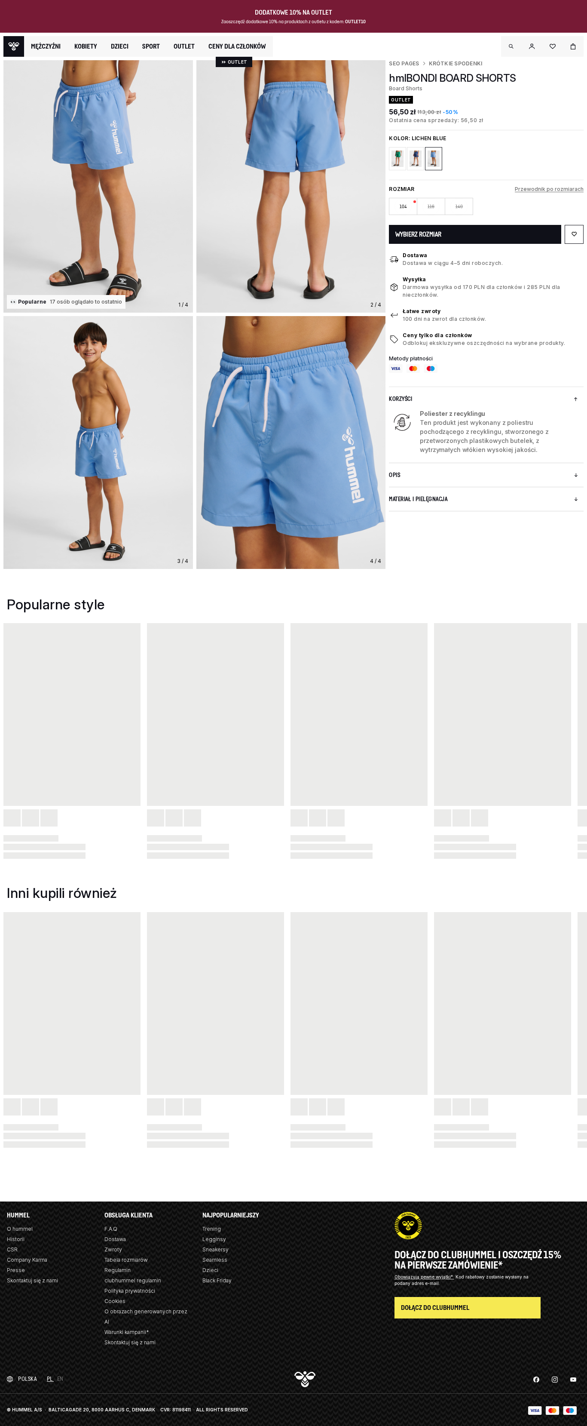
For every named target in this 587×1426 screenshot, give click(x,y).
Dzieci (210, 1270)
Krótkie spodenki (456, 63)
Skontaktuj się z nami (32, 1280)
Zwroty (113, 1249)
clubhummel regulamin (132, 1280)
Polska (27, 1379)
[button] (511, 46)
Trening (211, 1229)
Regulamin (117, 1270)
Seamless (214, 1260)
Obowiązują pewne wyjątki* (424, 1276)
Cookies (114, 1301)
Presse (16, 1270)
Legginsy (214, 1239)
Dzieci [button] (119, 46)
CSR (12, 1249)
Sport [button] (151, 46)
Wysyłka (414, 279)
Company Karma (27, 1260)
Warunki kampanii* (126, 1332)
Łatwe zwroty (421, 311)
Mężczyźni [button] (46, 46)
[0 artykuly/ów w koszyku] (573, 46)
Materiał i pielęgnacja (418, 499)
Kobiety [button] (85, 46)
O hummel (20, 1229)
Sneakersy (215, 1249)
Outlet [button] (184, 46)
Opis (394, 475)
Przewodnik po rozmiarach (549, 189)
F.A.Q (110, 1229)
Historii (15, 1239)
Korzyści (400, 399)
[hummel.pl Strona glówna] (13, 46)
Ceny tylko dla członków (437, 335)
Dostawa (415, 255)
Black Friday (217, 1280)
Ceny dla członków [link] (237, 46)
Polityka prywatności (129, 1291)
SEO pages (404, 63)
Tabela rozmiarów (126, 1260)
